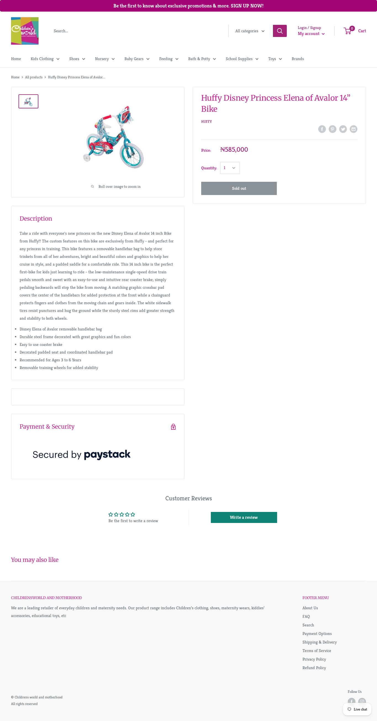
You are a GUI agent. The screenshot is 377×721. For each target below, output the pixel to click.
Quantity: (209, 167)
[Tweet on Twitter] (343, 129)
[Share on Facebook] (322, 129)
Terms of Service (316, 650)
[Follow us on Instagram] (362, 702)
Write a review (244, 517)
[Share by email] (353, 129)
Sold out (239, 188)
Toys (272, 58)
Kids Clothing (42, 58)
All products (34, 77)
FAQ (306, 616)
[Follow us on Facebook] (351, 702)
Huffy (206, 121)
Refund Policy (314, 667)
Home (16, 58)
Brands (298, 58)
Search (308, 624)
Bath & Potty (199, 58)
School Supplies (239, 58)
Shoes (74, 58)
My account (309, 33)
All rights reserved (24, 703)
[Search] (280, 31)
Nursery (102, 58)
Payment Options (317, 633)
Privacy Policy (314, 659)
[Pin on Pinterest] (332, 129)
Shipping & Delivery (319, 642)
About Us (310, 607)
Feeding (165, 58)
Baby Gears (134, 58)
